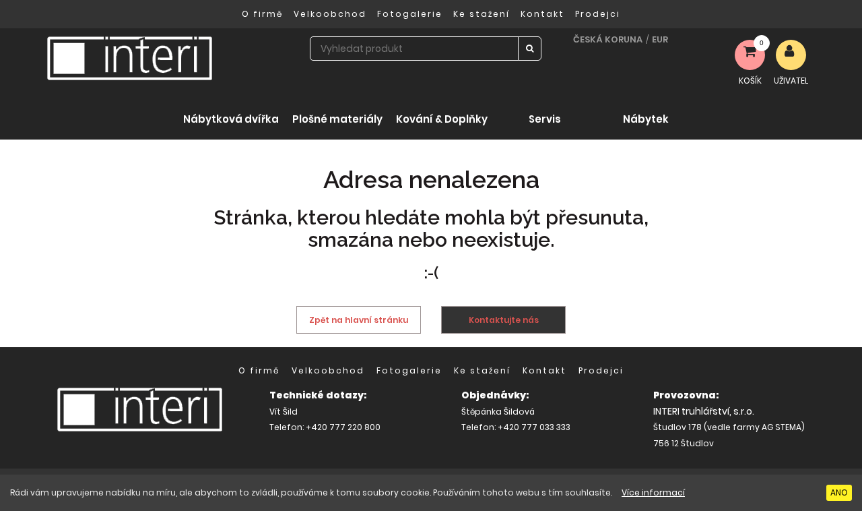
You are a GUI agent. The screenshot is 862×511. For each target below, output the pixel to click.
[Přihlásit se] (791, 55)
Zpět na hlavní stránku (358, 320)
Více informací (653, 492)
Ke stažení (481, 14)
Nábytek (646, 119)
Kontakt (542, 14)
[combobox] (414, 48)
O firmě (262, 14)
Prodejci (597, 14)
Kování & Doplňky (442, 119)
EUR (660, 39)
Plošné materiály (337, 119)
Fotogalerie (409, 14)
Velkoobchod (330, 14)
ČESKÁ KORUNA (607, 39)
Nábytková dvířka (231, 119)
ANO (839, 492)
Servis (545, 119)
